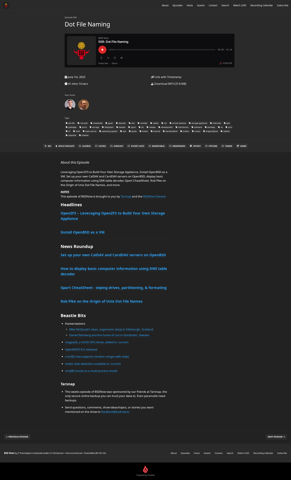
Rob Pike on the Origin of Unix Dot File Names (102, 301)
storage (95, 127)
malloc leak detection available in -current (93, 364)
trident (185, 131)
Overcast (118, 146)
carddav (143, 123)
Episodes (178, 5)
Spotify (197, 146)
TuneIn (228, 146)
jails (228, 123)
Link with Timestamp (167, 77)
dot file (71, 123)
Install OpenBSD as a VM (83, 232)
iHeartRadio (179, 146)
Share (243, 146)
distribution (183, 127)
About (165, 5)
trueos (197, 131)
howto (145, 131)
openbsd (72, 135)
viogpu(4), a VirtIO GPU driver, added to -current (96, 342)
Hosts (190, 5)
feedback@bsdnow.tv (115, 412)
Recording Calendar (261, 5)
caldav (155, 123)
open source (90, 131)
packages (72, 127)
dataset (121, 127)
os (221, 127)
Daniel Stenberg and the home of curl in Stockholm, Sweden (109, 335)
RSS (49, 146)
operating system (109, 131)
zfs (142, 127)
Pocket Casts (137, 146)
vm (165, 123)
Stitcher (213, 146)
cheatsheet (98, 123)
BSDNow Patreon (154, 196)
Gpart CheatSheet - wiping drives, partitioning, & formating (114, 287)
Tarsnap (126, 196)
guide (134, 131)
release (152, 127)
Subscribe (282, 5)
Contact (213, 5)
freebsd (84, 135)
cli (69, 131)
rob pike (84, 123)
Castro (102, 146)
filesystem (108, 127)
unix (230, 127)
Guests (201, 5)
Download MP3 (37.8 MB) (170, 84)
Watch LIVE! (239, 5)
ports (84, 127)
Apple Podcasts (66, 146)
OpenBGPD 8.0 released (81, 349)
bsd (124, 131)
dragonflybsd (211, 131)
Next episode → (276, 436)
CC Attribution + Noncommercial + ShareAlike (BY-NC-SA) (78, 453)
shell (77, 131)
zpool (133, 127)
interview (216, 123)
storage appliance (199, 123)
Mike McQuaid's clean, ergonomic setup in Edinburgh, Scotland (111, 329)
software (198, 127)
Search (225, 5)
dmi (133, 123)
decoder (122, 123)
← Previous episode (17, 436)
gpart (110, 123)
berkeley (211, 127)
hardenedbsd (171, 131)
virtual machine (179, 123)
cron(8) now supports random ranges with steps (97, 356)
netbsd (226, 131)
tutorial (156, 131)
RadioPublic (158, 146)
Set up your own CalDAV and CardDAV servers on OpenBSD (113, 254)
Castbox (86, 146)
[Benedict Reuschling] (83, 105)
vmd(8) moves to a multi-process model (91, 371)
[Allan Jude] (70, 105)
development (166, 127)
